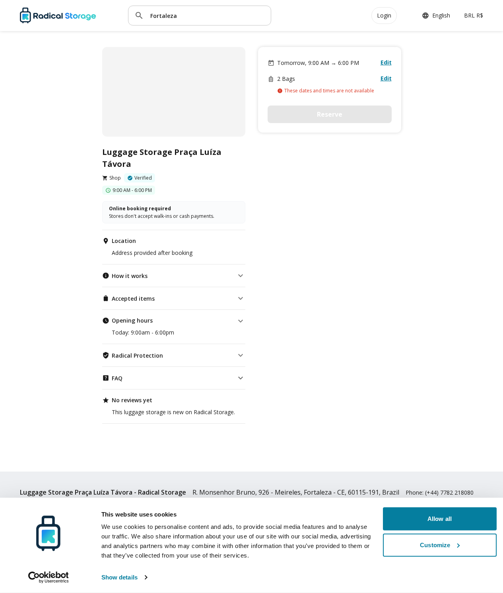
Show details (119, 577)
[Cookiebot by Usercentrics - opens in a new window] (48, 577)
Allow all (439, 518)
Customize (435, 544)
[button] (173, 275)
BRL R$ (473, 15)
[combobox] (207, 15)
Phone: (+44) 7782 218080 (440, 492)
